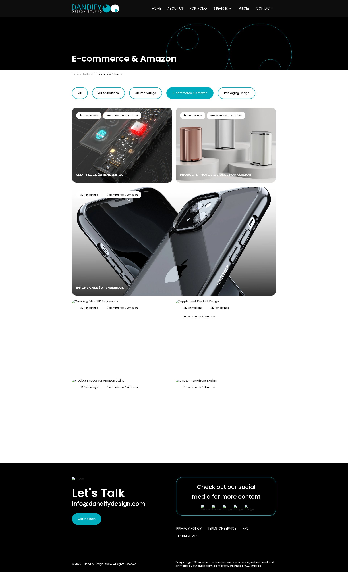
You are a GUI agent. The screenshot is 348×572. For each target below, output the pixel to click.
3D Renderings (145, 93)
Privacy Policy (189, 528)
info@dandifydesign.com (108, 503)
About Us (175, 8)
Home (156, 8)
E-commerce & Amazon (190, 93)
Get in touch (87, 519)
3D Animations (108, 93)
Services (220, 8)
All (80, 93)
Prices (244, 8)
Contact (264, 8)
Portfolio (198, 8)
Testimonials (187, 536)
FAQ (245, 528)
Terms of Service (222, 528)
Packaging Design (236, 93)
